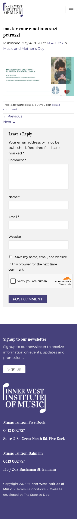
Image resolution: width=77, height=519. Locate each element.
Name (14, 197)
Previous (12, 116)
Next (9, 122)
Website (15, 237)
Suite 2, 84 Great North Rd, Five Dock (34, 438)
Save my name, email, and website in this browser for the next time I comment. (38, 263)
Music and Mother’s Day (23, 49)
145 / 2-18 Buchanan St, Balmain (29, 469)
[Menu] (71, 9)
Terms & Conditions (31, 489)
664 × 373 (55, 43)
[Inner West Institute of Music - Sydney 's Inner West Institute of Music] (24, 9)
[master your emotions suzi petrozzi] (38, 76)
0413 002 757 (14, 430)
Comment (17, 160)
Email (14, 217)
